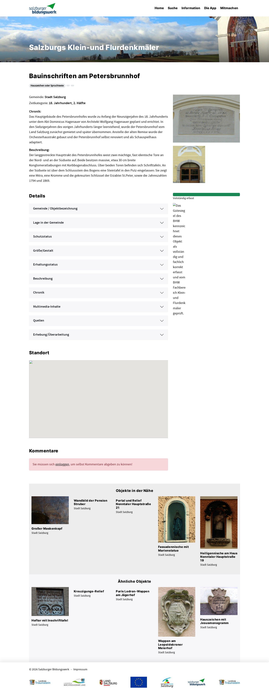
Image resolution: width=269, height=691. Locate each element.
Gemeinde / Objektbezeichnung (55, 208)
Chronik (38, 292)
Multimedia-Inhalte (46, 307)
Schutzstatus (42, 236)
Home (159, 8)
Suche (173, 8)
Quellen (38, 320)
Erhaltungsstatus (45, 264)
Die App (210, 8)
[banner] (43, 8)
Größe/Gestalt (43, 251)
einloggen (62, 464)
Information (191, 8)
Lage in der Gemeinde (48, 223)
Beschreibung (43, 279)
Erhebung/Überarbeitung (51, 335)
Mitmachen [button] (229, 8)
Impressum (80, 669)
